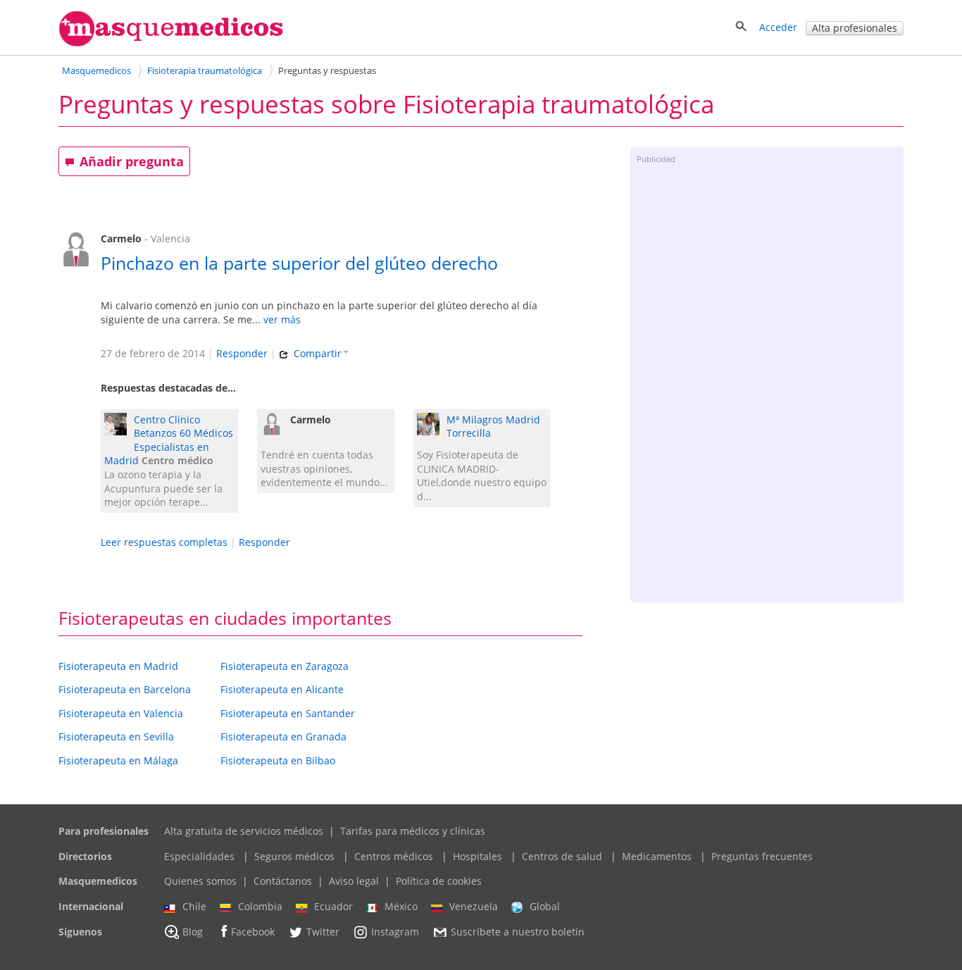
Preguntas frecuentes (762, 856)
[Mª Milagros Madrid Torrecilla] (431, 426)
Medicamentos (657, 856)
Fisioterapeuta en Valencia (120, 713)
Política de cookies (439, 881)
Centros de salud (562, 856)
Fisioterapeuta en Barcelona (124, 689)
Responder (242, 353)
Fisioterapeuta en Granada (283, 736)
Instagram (395, 931)
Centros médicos (393, 856)
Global (545, 906)
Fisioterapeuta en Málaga (118, 760)
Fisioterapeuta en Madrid (118, 666)
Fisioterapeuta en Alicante (282, 689)
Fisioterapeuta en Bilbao (277, 760)
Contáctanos (283, 881)
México (401, 906)
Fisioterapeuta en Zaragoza (284, 666)
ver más (282, 319)
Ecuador (333, 906)
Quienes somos (200, 881)
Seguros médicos (294, 856)
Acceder (778, 27)
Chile (194, 906)
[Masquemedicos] (171, 43)
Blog (192, 931)
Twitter (322, 931)
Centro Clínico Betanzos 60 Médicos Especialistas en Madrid (168, 440)
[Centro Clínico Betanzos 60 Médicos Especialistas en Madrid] (119, 426)
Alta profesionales (854, 28)
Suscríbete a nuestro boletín (518, 931)
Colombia (260, 906)
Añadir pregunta (132, 161)
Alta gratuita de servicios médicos (243, 831)
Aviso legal (354, 881)
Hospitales (477, 856)
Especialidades (199, 856)
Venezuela (473, 906)
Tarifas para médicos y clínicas (412, 831)
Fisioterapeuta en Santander (287, 713)
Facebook (253, 931)
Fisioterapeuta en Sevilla (116, 736)
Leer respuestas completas (164, 542)
